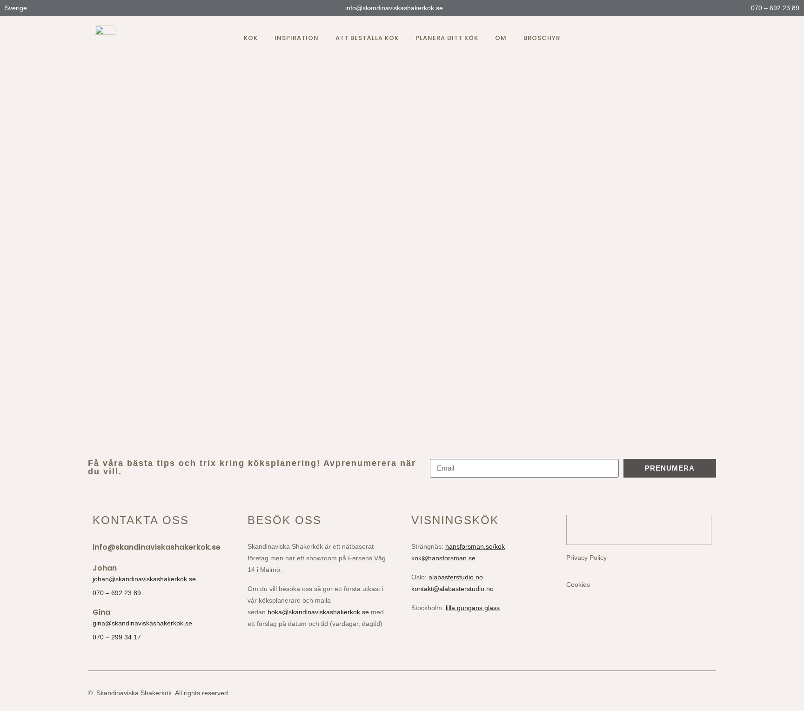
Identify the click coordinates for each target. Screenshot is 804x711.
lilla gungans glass (473, 607)
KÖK (251, 37)
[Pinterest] (705, 38)
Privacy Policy (586, 557)
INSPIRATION (297, 37)
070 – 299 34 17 (117, 637)
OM (501, 37)
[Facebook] (688, 38)
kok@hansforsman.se (443, 558)
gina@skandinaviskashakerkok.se (142, 623)
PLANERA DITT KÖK (446, 37)
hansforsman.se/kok (475, 546)
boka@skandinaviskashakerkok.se (318, 612)
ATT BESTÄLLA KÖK (367, 37)
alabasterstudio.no (456, 577)
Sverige (17, 8)
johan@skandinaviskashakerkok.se (144, 579)
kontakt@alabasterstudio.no (452, 588)
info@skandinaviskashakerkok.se (393, 8)
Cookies (578, 584)
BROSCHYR (541, 37)
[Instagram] (672, 38)
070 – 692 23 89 (774, 8)
